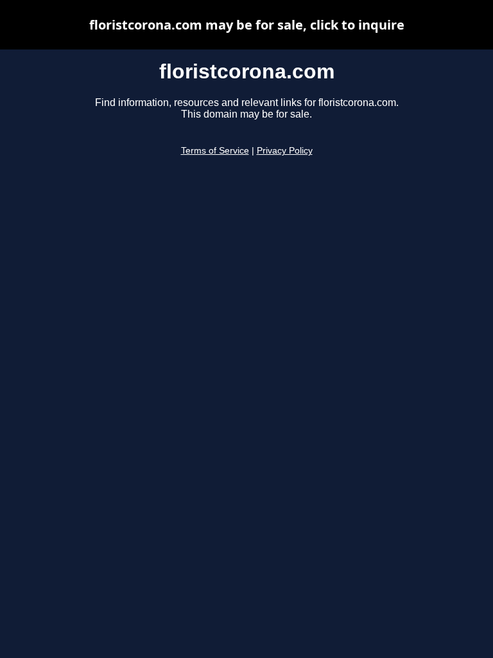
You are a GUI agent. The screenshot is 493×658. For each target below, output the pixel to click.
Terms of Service (215, 151)
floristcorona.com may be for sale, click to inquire (246, 24)
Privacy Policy (285, 151)
